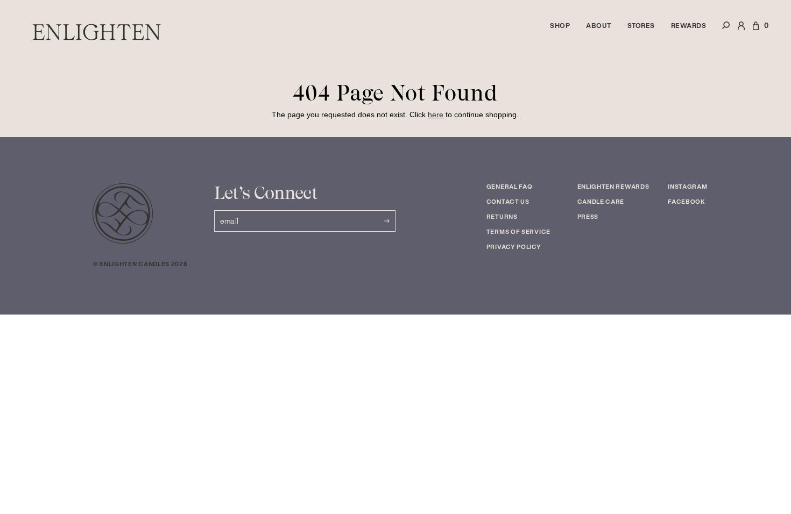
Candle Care (601, 201)
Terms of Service (518, 231)
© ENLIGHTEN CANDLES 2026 (140, 264)
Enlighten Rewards (613, 186)
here (435, 114)
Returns (502, 216)
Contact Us (507, 201)
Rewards (689, 26)
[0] (756, 32)
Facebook (686, 201)
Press (588, 216)
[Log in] (741, 32)
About (598, 26)
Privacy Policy (513, 247)
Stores (641, 26)
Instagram (687, 186)
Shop (560, 26)
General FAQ (509, 186)
